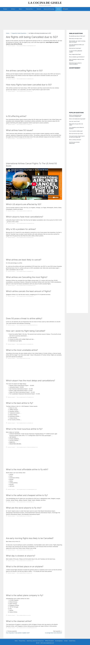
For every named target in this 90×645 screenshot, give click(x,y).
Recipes (5, 9)
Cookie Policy (72, 640)
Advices (58, 9)
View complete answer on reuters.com (24, 210)
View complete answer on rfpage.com (24, 124)
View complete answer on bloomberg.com (25, 296)
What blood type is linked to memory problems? (75, 63)
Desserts (39, 9)
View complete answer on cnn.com (24, 615)
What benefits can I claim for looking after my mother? (77, 41)
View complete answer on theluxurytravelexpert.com (27, 447)
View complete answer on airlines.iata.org (25, 237)
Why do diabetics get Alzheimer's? (76, 56)
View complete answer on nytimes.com (24, 91)
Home (7, 33)
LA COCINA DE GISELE (45, 2)
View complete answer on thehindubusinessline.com (27, 325)
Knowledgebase (59, 640)
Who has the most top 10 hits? (76, 133)
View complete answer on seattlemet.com (25, 78)
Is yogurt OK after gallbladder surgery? (75, 51)
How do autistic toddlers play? (76, 131)
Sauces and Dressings (49, 9)
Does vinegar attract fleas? (75, 54)
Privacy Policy (22, 640)
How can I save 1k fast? (74, 121)
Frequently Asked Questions (18, 33)
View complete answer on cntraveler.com (25, 549)
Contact (66, 640)
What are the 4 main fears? (75, 48)
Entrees (13, 9)
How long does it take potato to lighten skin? (18, 633)
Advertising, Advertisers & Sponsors (35, 640)
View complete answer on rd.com (23, 358)
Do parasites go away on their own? (77, 36)
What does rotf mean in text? (75, 38)
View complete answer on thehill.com (24, 515)
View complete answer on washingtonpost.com (26, 45)
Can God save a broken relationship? (74, 143)
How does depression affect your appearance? (76, 45)
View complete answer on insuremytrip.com (25, 223)
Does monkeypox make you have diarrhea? (76, 60)
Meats (20, 9)
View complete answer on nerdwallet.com (25, 271)
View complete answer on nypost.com (24, 573)
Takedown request (11, 45)
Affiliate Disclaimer (49, 640)
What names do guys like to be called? (76, 124)
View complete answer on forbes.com (24, 138)
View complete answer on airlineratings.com (25, 501)
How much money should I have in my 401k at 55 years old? (77, 136)
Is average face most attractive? (53, 633)
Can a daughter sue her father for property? (76, 128)
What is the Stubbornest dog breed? (77, 118)
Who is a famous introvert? (75, 139)
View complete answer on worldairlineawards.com (27, 489)
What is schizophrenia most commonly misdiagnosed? (75, 116)
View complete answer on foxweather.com (25, 397)
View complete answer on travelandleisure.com (26, 285)
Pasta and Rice (29, 9)
